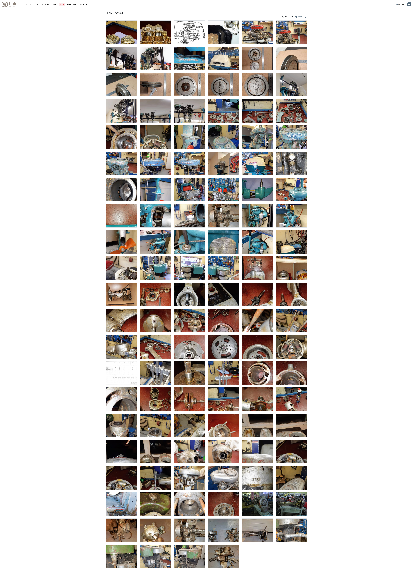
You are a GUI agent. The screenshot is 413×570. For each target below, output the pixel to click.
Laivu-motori (115, 13)
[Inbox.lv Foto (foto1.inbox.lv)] (11, 4)
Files (55, 4)
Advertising (71, 4)
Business (46, 4)
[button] (83, 4)
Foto (62, 4)
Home (28, 4)
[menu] (409, 4)
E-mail (36, 4)
